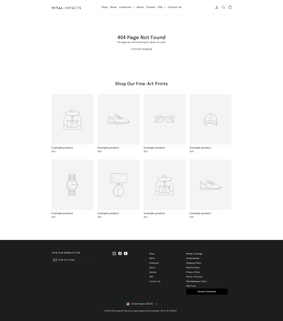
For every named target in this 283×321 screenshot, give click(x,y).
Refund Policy (193, 267)
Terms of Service (194, 276)
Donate (150, 7)
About (140, 7)
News (113, 7)
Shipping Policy (193, 263)
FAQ (160, 7)
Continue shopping (141, 48)
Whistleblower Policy (196, 281)
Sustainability (193, 258)
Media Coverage (194, 253)
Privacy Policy (193, 272)
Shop (105, 7)
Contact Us (175, 7)
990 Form (191, 286)
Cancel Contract (207, 291)
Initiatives (125, 7)
